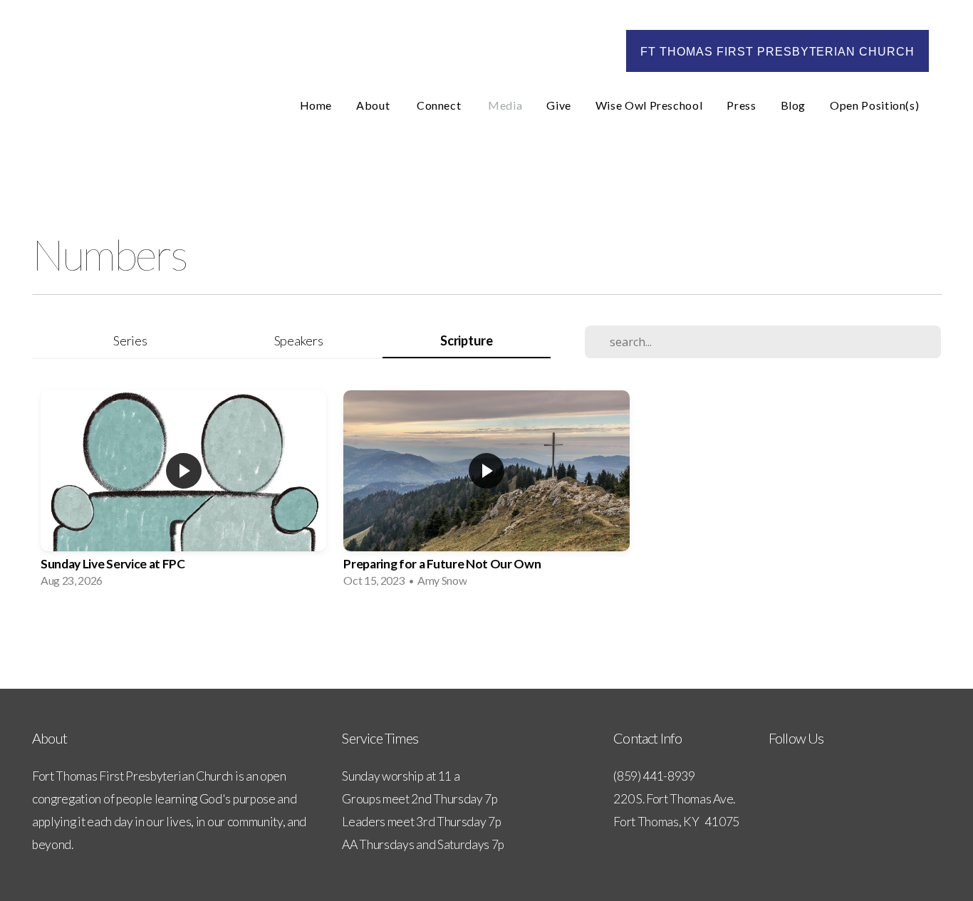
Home (316, 105)
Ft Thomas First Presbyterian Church (777, 52)
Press (741, 105)
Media (505, 105)
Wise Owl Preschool (649, 105)
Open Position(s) (876, 105)
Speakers (298, 340)
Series (130, 340)
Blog (793, 105)
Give (558, 105)
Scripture (466, 340)
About (374, 105)
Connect (440, 105)
